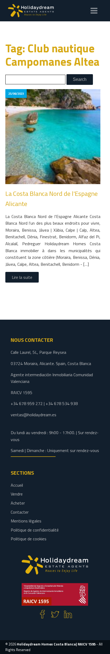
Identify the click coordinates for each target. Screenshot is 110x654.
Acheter (18, 503)
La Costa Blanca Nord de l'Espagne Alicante (51, 198)
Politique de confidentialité (35, 530)
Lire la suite (22, 277)
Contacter (20, 512)
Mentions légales (26, 521)
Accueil (17, 485)
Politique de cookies (28, 539)
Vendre (17, 494)
